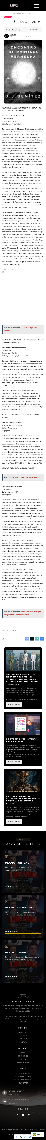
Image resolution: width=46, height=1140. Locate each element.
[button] (36, 6)
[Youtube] (23, 1114)
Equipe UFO (13, 34)
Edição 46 (15, 630)
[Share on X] (12, 29)
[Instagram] (17, 1114)
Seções (7, 17)
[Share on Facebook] (9, 29)
